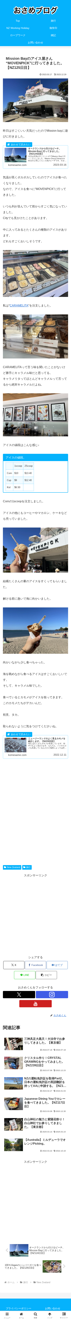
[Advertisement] (35, 807)
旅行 (28, 867)
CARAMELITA (19, 305)
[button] (46, 975)
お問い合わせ (52, 1308)
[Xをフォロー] (19, 994)
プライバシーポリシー (18, 1308)
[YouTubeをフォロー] (35, 1003)
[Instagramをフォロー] (52, 994)
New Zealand (13, 867)
